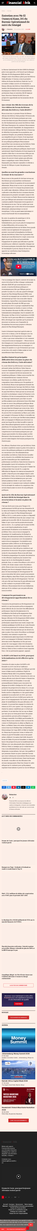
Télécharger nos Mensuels (18, 1017)
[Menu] (3, 3)
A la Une (28, 29)
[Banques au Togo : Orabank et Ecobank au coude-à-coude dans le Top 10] (18, 855)
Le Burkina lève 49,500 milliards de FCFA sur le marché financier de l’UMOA (18, 921)
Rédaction (9, 29)
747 (15, 1197)
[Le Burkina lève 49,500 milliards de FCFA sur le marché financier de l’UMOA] (18, 908)
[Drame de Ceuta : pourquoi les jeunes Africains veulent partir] (18, 828)
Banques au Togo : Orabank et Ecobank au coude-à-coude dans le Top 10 (16, 868)
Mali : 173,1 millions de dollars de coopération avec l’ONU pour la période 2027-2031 (17, 894)
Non (2, 1229)
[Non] (27, 1228)
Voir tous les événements (18, 1120)
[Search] (34, 3)
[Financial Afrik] (18, 3)
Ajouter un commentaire (18, 985)
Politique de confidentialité (16, 1229)
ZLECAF (5, 780)
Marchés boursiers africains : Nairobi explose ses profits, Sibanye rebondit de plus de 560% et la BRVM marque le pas (18, 948)
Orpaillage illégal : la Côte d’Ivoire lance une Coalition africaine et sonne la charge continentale (17, 976)
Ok (31, 1224)
